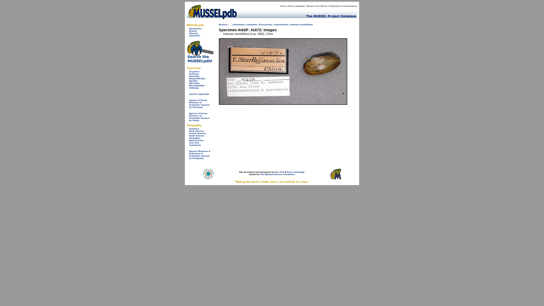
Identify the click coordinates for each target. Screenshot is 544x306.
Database (300, 6)
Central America (197, 133)
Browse (193, 31)
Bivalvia (223, 24)
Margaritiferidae (197, 78)
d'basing (193, 33)
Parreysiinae (265, 24)
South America (196, 136)
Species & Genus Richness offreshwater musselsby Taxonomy (199, 103)
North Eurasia (196, 140)
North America (196, 131)
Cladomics (194, 35)
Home (283, 6)
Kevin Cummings (296, 172)
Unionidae (194, 76)
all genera (194, 71)
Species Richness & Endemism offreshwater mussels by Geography (199, 154)
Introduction (195, 28)
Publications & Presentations (343, 6)
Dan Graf (279, 172)
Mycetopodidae (197, 85)
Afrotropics (195, 138)
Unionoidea (239, 24)
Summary (194, 74)
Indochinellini (281, 24)
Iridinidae (194, 88)
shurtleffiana (306, 24)
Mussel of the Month (317, 6)
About (290, 6)
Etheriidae (194, 83)
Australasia (195, 145)
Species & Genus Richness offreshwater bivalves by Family (199, 117)
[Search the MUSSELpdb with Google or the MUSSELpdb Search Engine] (200, 62)
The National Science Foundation (277, 174)
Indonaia (294, 24)
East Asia (194, 143)
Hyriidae (193, 81)
